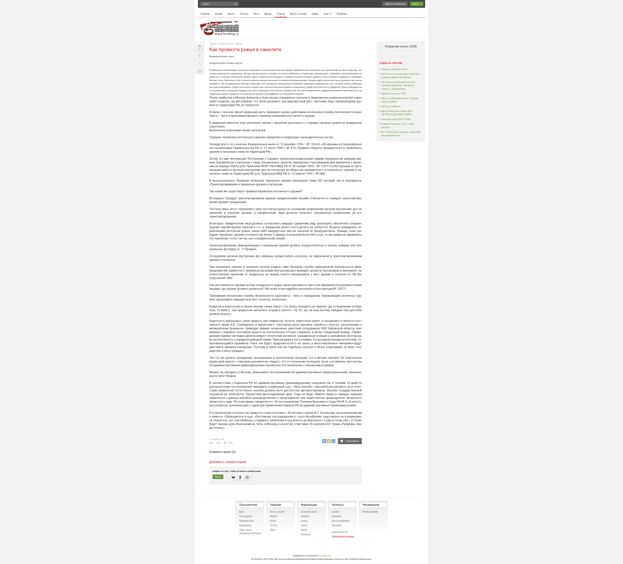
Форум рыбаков (370, 511)
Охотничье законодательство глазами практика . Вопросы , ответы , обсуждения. (398, 85)
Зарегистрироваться (395, 4)
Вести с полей (298, 13)
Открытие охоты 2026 (401, 46)
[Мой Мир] (333, 441)
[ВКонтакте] (324, 441)
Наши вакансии (340, 532)
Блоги (231, 13)
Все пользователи (341, 520)
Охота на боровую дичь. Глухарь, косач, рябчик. (400, 100)
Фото (256, 13)
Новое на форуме (391, 63)
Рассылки (306, 534)
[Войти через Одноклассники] (240, 477)
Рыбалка (342, 13)
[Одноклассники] (329, 441)
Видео (268, 13)
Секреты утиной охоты (394, 69)
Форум (219, 13)
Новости (305, 516)
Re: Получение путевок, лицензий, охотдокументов (401, 134)
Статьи (281, 13)
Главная (205, 13)
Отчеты (244, 13)
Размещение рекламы (343, 536)
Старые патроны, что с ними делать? (397, 125)
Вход (241, 511)
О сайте (335, 511)
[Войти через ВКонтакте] (233, 477)
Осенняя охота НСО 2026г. (396, 119)
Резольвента (324, 555)
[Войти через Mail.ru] (247, 477)
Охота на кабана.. (391, 106)
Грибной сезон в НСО (393, 93)
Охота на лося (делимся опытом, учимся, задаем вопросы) (400, 75)
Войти (416, 4)
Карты (315, 13)
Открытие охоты (309, 511)
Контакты (336, 516)
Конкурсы (337, 525)
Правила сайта (246, 520)
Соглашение (245, 525)
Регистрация (245, 516)
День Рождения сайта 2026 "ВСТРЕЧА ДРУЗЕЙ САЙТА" (396, 113)
